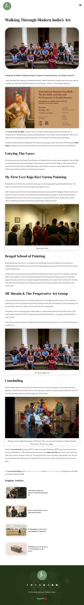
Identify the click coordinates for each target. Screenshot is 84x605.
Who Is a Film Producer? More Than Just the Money (37, 511)
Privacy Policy (50, 592)
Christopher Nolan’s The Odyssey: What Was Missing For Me (38, 493)
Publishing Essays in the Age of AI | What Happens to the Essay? (38, 549)
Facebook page (53, 471)
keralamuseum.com (33, 471)
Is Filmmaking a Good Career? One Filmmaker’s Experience (37, 530)
